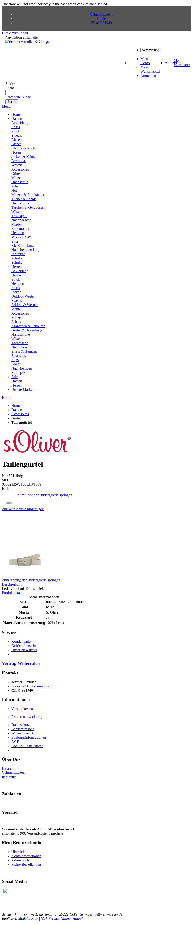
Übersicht (18, 852)
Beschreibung (12, 584)
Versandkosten (22, 709)
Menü (6, 106)
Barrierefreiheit (22, 729)
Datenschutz (20, 725)
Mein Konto (145, 61)
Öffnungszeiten (101, 14)
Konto (6, 397)
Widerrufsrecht (22, 733)
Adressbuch (20, 860)
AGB (15, 742)
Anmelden (148, 76)
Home (15, 405)
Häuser (7, 768)
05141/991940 (101, 23)
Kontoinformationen (26, 856)
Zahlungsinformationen (28, 737)
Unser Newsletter (24, 650)
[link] (150, 50)
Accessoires (20, 414)
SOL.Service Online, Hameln (62, 919)
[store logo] (27, 42)
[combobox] (27, 92)
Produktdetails (12, 593)
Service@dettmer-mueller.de (32, 686)
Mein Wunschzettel (150, 69)
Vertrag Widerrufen (21, 663)
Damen (16, 410)
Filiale (101, 18)
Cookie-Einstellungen (27, 746)
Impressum (9, 777)
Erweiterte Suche (18, 97)
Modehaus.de (28, 919)
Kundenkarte (21, 641)
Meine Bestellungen (26, 864)
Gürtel (16, 418)
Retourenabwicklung (26, 717)
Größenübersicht (23, 646)
